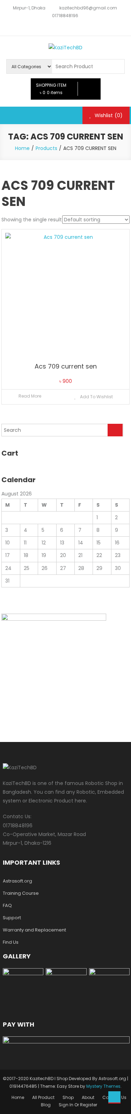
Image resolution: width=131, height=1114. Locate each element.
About (88, 1097)
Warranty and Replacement (34, 930)
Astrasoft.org (17, 881)
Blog (46, 1105)
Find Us (11, 942)
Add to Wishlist (96, 397)
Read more (30, 396)
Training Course (21, 893)
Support (12, 917)
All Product (43, 1097)
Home (18, 1097)
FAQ (7, 905)
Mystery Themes (103, 1086)
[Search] (115, 430)
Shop (68, 1097)
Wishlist (108, 115)
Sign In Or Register (78, 1105)
